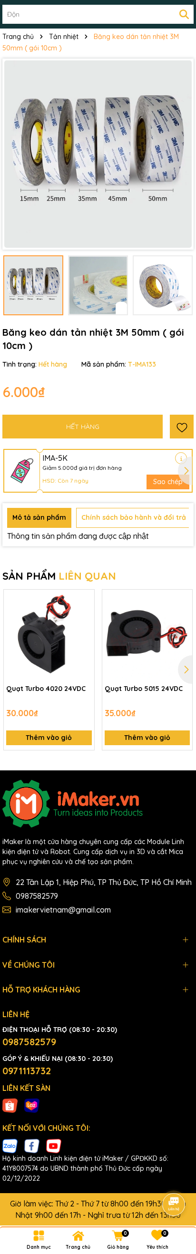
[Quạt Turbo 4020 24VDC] (49, 635)
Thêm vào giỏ (49, 737)
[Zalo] (10, 1145)
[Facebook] (31, 1145)
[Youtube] (53, 1145)
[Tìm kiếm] (184, 14)
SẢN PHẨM (59, 576)
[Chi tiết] (181, 458)
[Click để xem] (98, 154)
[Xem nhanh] (83, 633)
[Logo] (98, 803)
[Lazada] (31, 1105)
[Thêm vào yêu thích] (182, 426)
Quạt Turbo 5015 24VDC (144, 688)
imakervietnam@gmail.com (63, 909)
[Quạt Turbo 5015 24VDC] (147, 635)
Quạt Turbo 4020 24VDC (46, 688)
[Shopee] (10, 1105)
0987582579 (37, 896)
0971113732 (26, 1071)
